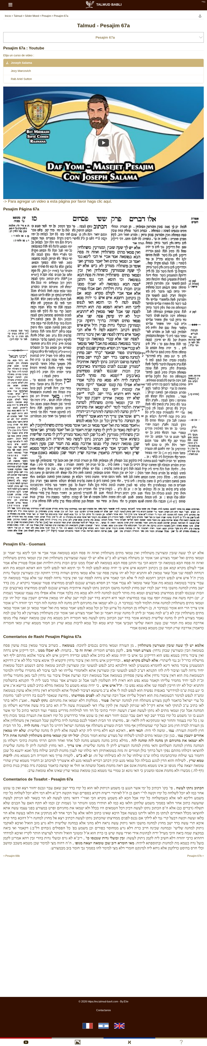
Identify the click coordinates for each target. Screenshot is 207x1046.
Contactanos (103, 1010)
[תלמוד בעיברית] (103, 1026)
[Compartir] (200, 16)
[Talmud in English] (119, 1026)
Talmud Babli (109, 4)
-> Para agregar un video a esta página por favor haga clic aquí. (57, 201)
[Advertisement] (103, 867)
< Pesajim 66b (11, 855)
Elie (126, 1001)
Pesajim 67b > (195, 855)
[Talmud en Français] (87, 1026)
